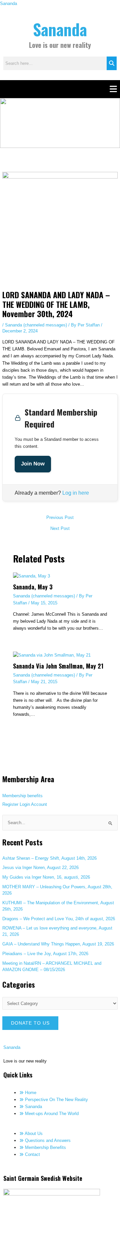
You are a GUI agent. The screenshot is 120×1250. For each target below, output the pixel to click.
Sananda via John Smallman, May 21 (58, 665)
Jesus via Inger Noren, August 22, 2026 (40, 867)
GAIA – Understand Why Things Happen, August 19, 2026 (58, 943)
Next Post (60, 529)
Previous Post (60, 518)
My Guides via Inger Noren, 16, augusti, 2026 (46, 877)
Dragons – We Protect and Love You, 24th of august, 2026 (58, 918)
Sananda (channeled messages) (36, 324)
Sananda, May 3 (33, 586)
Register (10, 804)
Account (39, 804)
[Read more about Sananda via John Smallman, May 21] (52, 654)
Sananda (8, 3)
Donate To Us (30, 1023)
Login (25, 804)
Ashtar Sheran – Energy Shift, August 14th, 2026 (49, 858)
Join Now (33, 464)
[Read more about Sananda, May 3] (31, 575)
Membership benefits (22, 795)
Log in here (75, 493)
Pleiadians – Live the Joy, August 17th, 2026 (45, 953)
